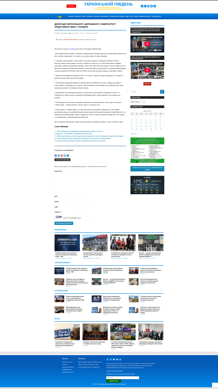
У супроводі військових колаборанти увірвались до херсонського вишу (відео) (83, 138)
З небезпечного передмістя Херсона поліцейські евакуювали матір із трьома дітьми (122, 254)
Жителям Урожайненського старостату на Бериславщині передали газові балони (149, 280)
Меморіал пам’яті (145, 16)
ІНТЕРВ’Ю (122, 16)
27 (146, 129)
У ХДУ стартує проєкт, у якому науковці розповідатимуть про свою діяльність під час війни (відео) (89, 136)
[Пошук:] (145, 92)
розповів (71, 49)
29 (155, 129)
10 (132, 123)
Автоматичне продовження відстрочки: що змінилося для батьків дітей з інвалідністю (65, 343)
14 (150, 123)
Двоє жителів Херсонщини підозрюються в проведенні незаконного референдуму (112, 298)
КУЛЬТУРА (78, 16)
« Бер (132, 134)
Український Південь (108, 4)
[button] (55, 155)
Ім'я (56, 196)
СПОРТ (84, 16)
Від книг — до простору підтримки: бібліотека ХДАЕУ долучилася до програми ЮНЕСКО (150, 254)
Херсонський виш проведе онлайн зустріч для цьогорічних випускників (80, 141)
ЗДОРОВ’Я (90, 16)
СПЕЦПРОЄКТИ (156, 16)
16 (160, 123)
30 (160, 129)
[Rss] (154, 6)
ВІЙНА (136, 16)
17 (131, 126)
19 (141, 126)
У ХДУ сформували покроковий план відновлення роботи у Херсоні (79, 131)
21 (150, 126)
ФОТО (132, 16)
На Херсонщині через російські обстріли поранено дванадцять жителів (93, 254)
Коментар (58, 171)
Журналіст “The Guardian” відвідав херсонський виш (74, 133)
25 (137, 129)
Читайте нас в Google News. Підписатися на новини (147, 168)
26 (141, 129)
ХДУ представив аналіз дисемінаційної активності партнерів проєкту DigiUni (74, 309)
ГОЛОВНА (71, 16)
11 (136, 123)
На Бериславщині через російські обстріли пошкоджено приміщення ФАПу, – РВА (66, 254)
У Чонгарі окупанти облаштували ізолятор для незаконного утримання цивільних (150, 298)
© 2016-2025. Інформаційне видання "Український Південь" (109, 384)
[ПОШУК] (162, 92)
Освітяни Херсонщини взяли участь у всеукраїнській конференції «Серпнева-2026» (75, 298)
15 (155, 123)
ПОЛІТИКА (97, 16)
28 (151, 129)
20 (146, 126)
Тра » (136, 134)
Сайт (56, 207)
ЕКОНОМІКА (104, 16)
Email (56, 201)
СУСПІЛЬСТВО (113, 16)
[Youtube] (148, 6)
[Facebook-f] (142, 6)
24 (132, 129)
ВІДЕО (127, 16)
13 (146, 123)
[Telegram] (151, 6)
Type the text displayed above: (72, 218)
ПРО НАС (147, 83)
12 (141, 123)
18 (136, 126)
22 (155, 126)
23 (160, 126)
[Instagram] (145, 6)
